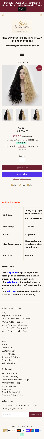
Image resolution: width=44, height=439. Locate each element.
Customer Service (10, 351)
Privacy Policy (8, 354)
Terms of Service (9, 360)
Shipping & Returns (11, 357)
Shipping (22, 146)
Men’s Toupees (9, 386)
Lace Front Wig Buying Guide (16, 328)
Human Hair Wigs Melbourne (16, 319)
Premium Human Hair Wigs (15, 380)
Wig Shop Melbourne (12, 315)
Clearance (6, 389)
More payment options (22, 179)
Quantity (22, 156)
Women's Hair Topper (12, 383)
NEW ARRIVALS (9, 373)
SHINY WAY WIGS (28, 426)
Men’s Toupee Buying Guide (15, 331)
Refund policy (8, 363)
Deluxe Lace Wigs (10, 376)
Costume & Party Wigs (12, 395)
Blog (4, 312)
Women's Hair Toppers (12, 322)
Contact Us (7, 348)
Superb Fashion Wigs (12, 392)
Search (5, 341)
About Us (6, 344)
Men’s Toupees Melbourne (14, 325)
